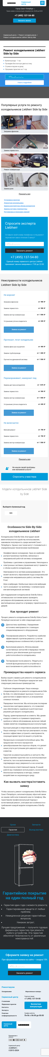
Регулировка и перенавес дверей (16, 212)
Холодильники (7, 991)
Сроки (13, 825)
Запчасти (36, 825)
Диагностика (13, 835)
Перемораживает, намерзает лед (20, 378)
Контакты (5, 1007)
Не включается (11, 423)
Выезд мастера (36, 830)
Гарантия (13, 830)
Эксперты (5, 1010)
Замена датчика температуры (15, 209)
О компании (6, 1001)
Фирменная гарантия (9, 1004)
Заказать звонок (24, 20)
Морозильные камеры (33, 991)
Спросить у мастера (24, 476)
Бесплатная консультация (36, 1005)
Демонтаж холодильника (13, 203)
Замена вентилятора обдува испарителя (19, 206)
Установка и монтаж (12, 200)
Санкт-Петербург (27, 9)
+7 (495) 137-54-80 (24, 15)
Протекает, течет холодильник (18, 340)
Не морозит (9, 295)
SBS (10, 513)
